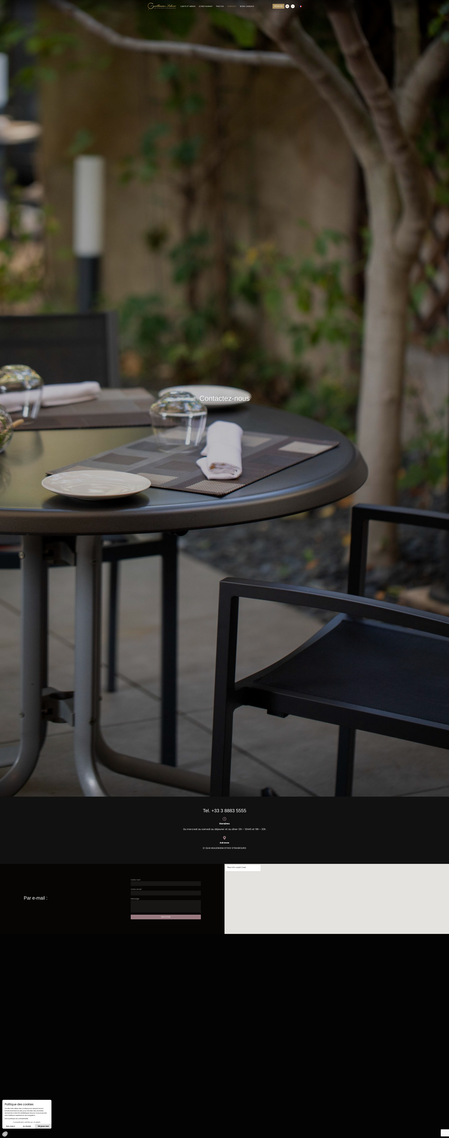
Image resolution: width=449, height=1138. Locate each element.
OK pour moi (43, 1126)
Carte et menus (188, 6)
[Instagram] (293, 6)
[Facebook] (287, 6)
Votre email (136, 889)
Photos (220, 6)
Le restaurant (206, 6)
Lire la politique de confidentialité (16, 1119)
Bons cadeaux (247, 6)
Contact (232, 6)
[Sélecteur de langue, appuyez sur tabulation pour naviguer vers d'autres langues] (300, 6)
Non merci (10, 1126)
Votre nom (136, 879)
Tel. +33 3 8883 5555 (224, 810)
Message (135, 898)
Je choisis (27, 1126)
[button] (5, 1134)
